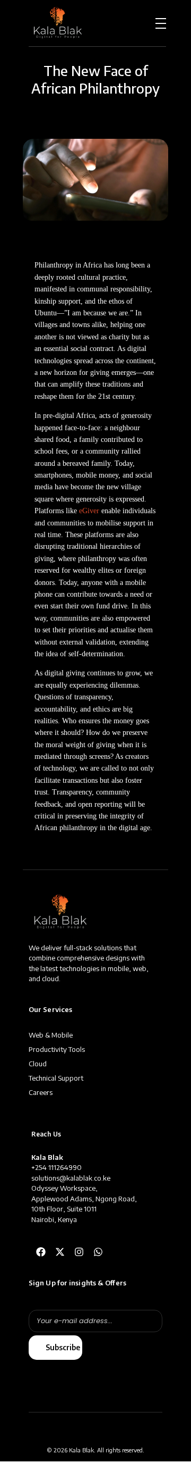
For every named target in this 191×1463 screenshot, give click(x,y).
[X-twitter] (60, 1251)
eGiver (89, 511)
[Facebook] (40, 1251)
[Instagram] (79, 1251)
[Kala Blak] (58, 21)
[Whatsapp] (98, 1251)
